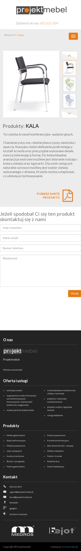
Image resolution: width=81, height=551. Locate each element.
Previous (69, 56)
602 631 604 (49, 23)
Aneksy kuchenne (15, 456)
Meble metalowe (55, 451)
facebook (14, 502)
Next (69, 113)
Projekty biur (53, 461)
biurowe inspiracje (18, 514)
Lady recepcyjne (14, 451)
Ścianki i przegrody (16, 461)
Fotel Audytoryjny (55, 466)
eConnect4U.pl (70, 546)
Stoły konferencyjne (16, 440)
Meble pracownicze (16, 445)
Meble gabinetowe (16, 435)
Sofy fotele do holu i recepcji (60, 445)
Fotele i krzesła (54, 456)
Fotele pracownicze (56, 435)
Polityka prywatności (12, 369)
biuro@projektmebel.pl (21, 497)
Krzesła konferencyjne (58, 440)
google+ (13, 508)
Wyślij (74, 293)
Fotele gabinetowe (16, 466)
